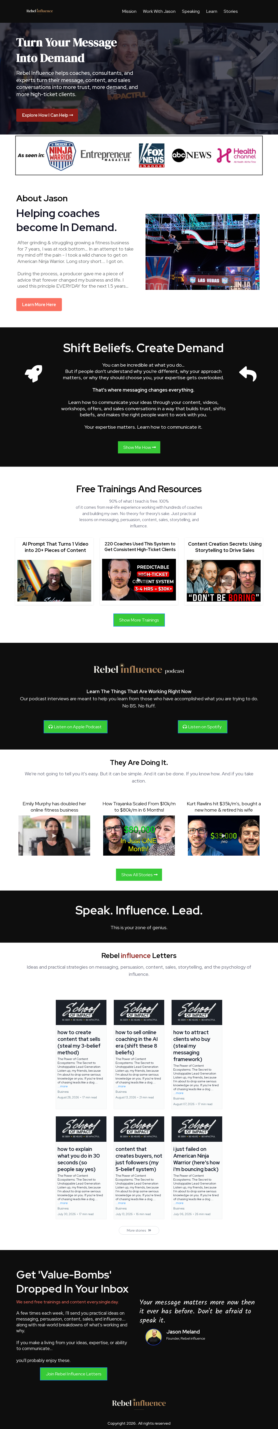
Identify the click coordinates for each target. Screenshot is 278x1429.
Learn (211, 11)
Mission (129, 11)
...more (63, 1086)
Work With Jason (159, 11)
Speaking (191, 11)
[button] (81, 1054)
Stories (231, 11)
